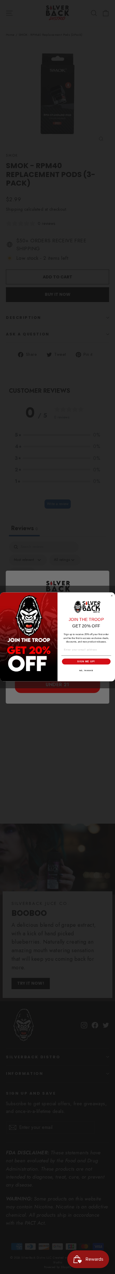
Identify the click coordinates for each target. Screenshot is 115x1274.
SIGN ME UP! (86, 661)
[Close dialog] (112, 596)
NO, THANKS (86, 670)
